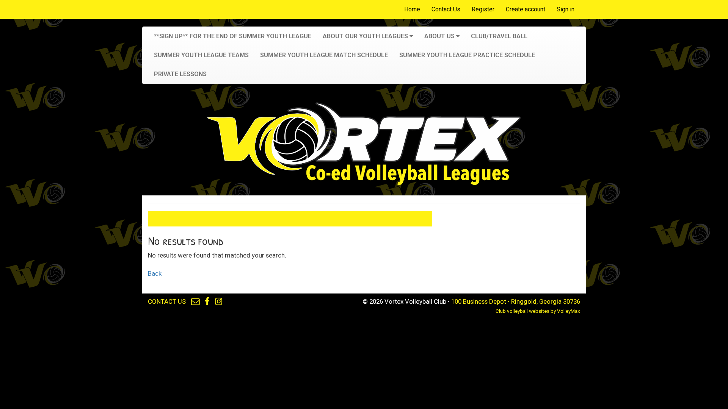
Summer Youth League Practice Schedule (467, 55)
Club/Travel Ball (499, 36)
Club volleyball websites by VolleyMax (538, 311)
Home (412, 9)
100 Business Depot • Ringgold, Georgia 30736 (515, 301)
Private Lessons (180, 74)
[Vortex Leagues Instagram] (218, 301)
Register (483, 9)
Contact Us (445, 9)
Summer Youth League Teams (201, 55)
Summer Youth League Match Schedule (324, 55)
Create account (525, 9)
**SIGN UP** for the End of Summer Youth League (232, 36)
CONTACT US (167, 301)
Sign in (565, 9)
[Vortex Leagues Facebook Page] (207, 301)
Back (155, 273)
